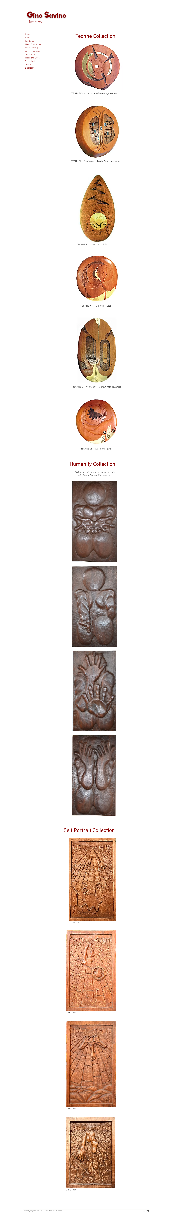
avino (57, 16)
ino (37, 16)
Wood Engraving (32, 51)
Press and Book (32, 58)
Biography (29, 68)
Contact (28, 64)
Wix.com (59, 1210)
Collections (30, 54)
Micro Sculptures (33, 44)
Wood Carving (31, 48)
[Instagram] (147, 1211)
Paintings (29, 41)
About (28, 37)
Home (28, 34)
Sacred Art (30, 61)
